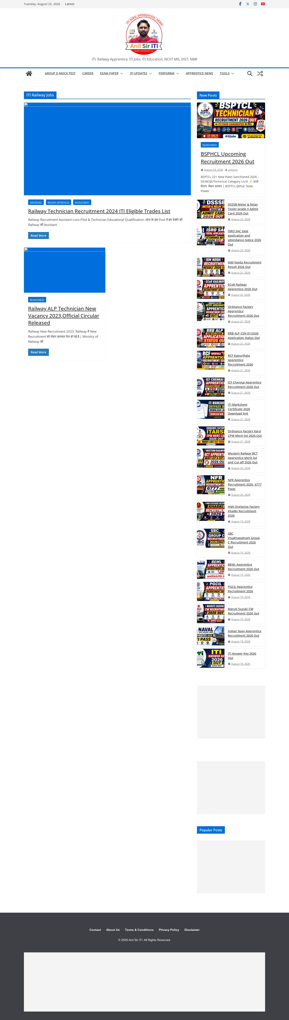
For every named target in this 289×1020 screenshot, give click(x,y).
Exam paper (109, 73)
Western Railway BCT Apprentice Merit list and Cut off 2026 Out (243, 457)
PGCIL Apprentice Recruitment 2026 (240, 589)
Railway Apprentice (58, 202)
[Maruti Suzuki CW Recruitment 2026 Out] (210, 614)
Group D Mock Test (60, 73)
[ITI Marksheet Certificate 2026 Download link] (210, 412)
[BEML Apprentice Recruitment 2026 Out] (210, 569)
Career (87, 73)
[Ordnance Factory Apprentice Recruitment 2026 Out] (210, 314)
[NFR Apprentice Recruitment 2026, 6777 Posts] (210, 487)
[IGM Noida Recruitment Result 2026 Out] (210, 267)
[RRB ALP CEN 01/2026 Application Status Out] (210, 338)
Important (36, 202)
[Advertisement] (231, 712)
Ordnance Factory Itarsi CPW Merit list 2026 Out (245, 433)
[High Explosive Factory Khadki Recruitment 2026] (210, 514)
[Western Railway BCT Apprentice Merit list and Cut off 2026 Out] (210, 461)
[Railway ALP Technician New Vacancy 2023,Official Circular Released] (64, 270)
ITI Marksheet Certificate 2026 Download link (239, 409)
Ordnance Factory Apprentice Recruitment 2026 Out (243, 311)
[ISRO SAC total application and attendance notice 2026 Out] (210, 240)
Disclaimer (192, 929)
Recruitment (82, 202)
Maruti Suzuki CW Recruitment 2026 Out (243, 611)
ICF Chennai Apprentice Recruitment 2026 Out (244, 384)
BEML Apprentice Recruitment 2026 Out (243, 567)
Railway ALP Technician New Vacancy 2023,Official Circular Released (63, 315)
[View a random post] (260, 73)
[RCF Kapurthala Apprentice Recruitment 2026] (210, 363)
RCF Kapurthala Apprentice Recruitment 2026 (240, 360)
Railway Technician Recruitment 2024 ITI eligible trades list (99, 211)
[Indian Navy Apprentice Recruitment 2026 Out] (210, 636)
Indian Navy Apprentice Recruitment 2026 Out (244, 633)
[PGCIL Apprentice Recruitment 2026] (210, 592)
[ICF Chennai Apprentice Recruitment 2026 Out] (210, 387)
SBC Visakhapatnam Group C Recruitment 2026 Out (244, 540)
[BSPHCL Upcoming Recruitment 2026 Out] (231, 120)
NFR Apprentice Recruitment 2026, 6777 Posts (244, 484)
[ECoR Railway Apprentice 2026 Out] (210, 289)
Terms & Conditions (139, 929)
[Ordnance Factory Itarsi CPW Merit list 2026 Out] (210, 436)
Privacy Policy (169, 929)
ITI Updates (138, 73)
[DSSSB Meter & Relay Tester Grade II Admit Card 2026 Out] (210, 212)
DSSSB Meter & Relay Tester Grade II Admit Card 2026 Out (243, 208)
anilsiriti (233, 170)
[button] (120, 73)
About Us (113, 929)
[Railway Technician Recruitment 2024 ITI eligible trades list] (107, 148)
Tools (225, 73)
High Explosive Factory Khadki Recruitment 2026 (244, 511)
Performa (167, 73)
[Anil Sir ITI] (29, 73)
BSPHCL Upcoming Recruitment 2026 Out (227, 157)
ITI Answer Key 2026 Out (242, 655)
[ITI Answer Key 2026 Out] (210, 658)
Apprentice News (199, 73)
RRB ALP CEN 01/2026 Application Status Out (244, 335)
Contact (95, 929)
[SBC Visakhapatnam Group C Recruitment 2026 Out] (210, 543)
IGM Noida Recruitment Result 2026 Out (244, 264)
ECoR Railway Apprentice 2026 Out (242, 287)
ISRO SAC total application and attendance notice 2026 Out (244, 237)
